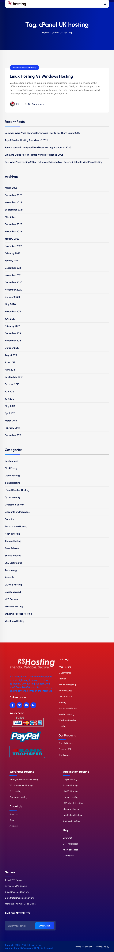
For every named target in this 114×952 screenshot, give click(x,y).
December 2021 (13, 267)
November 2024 (13, 202)
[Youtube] (26, 705)
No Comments (36, 104)
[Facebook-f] (12, 705)
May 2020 (10, 304)
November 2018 (13, 340)
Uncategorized (13, 592)
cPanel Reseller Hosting (17, 490)
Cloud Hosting (12, 475)
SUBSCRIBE (44, 925)
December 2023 (13, 224)
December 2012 (13, 435)
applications (11, 461)
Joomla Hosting (13, 541)
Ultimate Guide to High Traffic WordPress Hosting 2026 (34, 154)
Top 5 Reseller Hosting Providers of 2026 (26, 140)
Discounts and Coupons (17, 512)
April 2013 (10, 413)
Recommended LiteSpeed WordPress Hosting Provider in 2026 (38, 147)
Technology (11, 570)
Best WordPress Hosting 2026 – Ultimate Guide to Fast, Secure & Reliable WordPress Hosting (54, 162)
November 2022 (13, 246)
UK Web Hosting (13, 584)
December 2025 (13, 195)
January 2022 (12, 260)
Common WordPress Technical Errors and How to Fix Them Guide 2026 (42, 133)
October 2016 (12, 384)
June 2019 (10, 318)
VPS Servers (11, 599)
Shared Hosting (13, 555)
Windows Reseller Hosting (24, 67)
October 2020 (12, 297)
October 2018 (12, 347)
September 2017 (14, 377)
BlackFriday (11, 468)
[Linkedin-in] (33, 705)
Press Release (12, 548)
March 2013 (11, 420)
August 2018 (11, 355)
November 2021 (13, 275)
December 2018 (13, 333)
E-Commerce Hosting (16, 526)
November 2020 (13, 289)
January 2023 (12, 238)
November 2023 (13, 231)
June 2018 (10, 362)
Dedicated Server (14, 504)
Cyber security (12, 497)
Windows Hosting (14, 606)
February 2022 (12, 253)
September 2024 (14, 209)
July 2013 (9, 398)
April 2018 (10, 369)
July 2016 (9, 391)
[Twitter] (19, 705)
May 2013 (10, 406)
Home (45, 32)
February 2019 (12, 326)
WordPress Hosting (14, 621)
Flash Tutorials (12, 533)
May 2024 (10, 217)
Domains (9, 519)
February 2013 (12, 427)
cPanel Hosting (12, 482)
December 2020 (13, 282)
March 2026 (11, 187)
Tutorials (9, 577)
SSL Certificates (13, 562)
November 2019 (13, 311)
